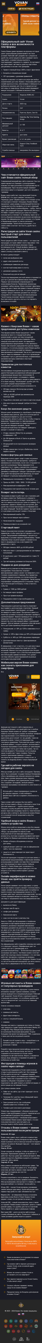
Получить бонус (29, 32)
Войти (11, 9)
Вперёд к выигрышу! (21, 1242)
